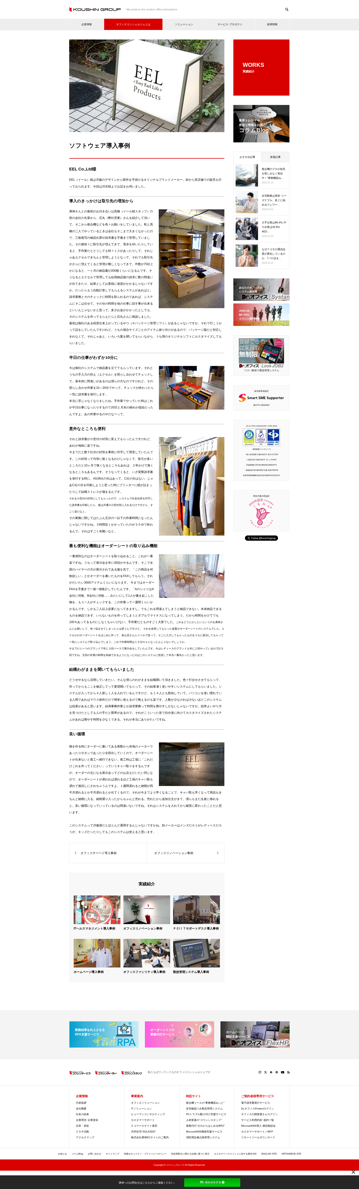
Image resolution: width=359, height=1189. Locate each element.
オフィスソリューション (145, 1102)
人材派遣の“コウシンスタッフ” (204, 1119)
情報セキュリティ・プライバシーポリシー (145, 1154)
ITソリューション (141, 1108)
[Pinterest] (276, 1072)
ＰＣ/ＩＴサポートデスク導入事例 (196, 928)
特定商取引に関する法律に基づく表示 (190, 1154)
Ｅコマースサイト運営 (144, 1125)
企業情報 (86, 24)
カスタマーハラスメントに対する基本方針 (235, 1154)
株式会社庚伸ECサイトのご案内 (150, 1137)
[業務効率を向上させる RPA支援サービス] (104, 1046)
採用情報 (272, 24)
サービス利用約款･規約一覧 (257, 1119)
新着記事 (275, 156)
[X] (265, 1072)
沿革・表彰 (82, 1125)
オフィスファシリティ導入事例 (144, 971)
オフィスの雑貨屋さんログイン (259, 1114)
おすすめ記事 (247, 156)
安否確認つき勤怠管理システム (204, 1108)
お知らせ (62, 1154)
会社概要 (81, 1108)
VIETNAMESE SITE (291, 1154)
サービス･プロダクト (230, 24)
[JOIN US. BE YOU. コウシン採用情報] (261, 323)
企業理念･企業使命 (87, 1119)
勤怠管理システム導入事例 (191, 971)
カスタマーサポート (143, 1119)
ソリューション (184, 24)
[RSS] (288, 1072)
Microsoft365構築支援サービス (204, 1131)
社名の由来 (82, 1114)
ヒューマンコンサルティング (148, 1114)
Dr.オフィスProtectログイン (257, 1108)
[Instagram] (260, 1072)
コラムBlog (77, 1154)
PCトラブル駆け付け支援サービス (206, 1114)
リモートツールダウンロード (258, 1137)
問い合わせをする (210, 1182)
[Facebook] (271, 1072)
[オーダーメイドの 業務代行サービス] (179, 1046)
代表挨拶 (81, 1102)
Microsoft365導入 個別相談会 (258, 1125)
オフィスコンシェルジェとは (133, 24)
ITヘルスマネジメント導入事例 (94, 928)
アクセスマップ (85, 1137)
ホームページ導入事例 (89, 971)
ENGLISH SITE (269, 1154)
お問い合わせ (94, 1154)
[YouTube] (282, 1072)
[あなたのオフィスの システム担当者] (261, 298)
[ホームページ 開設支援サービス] (255, 1046)
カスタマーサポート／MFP (257, 1131)
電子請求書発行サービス (255, 1102)
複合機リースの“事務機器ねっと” (205, 1102)
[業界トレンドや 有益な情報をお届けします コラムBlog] (261, 139)
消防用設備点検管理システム (203, 1137)
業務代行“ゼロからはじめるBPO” (205, 1125)
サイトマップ (112, 1154)
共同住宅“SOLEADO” (143, 1131)
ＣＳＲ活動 (82, 1131)
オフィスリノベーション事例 (142, 928)
